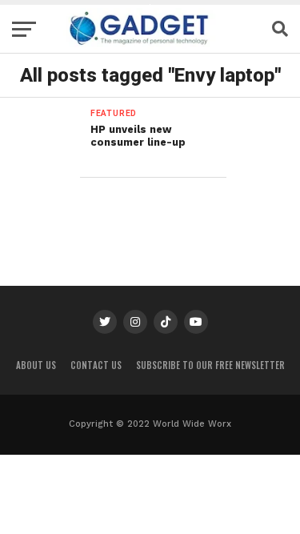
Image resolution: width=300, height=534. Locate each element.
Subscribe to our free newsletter (210, 365)
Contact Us (96, 365)
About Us (36, 365)
